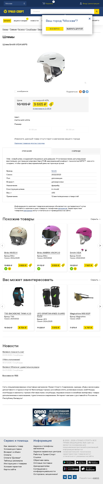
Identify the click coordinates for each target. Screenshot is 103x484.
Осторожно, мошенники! (45, 474)
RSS (16, 375)
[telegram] (87, 91)
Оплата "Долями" (12, 458)
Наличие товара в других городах (29, 143)
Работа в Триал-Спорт (44, 454)
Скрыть (94, 219)
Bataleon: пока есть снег (13, 352)
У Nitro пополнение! (11, 359)
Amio (96, 478)
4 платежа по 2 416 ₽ (42, 108)
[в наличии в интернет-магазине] (9, 268)
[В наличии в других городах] (38, 268)
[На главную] (14, 11)
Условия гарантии (13, 466)
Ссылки (37, 457)
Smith (54, 171)
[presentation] (2, 245)
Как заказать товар (13, 446)
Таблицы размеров (13, 460)
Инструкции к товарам (15, 463)
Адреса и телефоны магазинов (43, 447)
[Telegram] (75, 477)
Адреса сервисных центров (47, 451)
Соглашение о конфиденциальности (44, 470)
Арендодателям (41, 466)
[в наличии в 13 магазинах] (5, 268)
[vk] (83, 91)
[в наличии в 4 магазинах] (71, 268)
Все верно (55, 29)
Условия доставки (13, 449)
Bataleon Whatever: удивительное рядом (21, 367)
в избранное (22, 91)
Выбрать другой (75, 29)
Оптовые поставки (42, 463)
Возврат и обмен (12, 452)
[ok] (80, 91)
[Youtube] (70, 477)
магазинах (27, 210)
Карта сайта (10, 469)
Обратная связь (41, 460)
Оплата (7, 455)
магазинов (62, 208)
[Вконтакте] (65, 477)
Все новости (8, 375)
